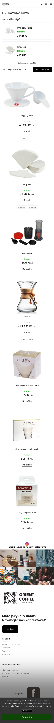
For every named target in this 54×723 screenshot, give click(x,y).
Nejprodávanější (15, 69)
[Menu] (50, 3)
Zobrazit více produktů (27, 63)
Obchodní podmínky (10, 670)
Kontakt (10, 629)
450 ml (23, 339)
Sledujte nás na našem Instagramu (28, 547)
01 (24, 138)
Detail (27, 131)
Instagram (6, 654)
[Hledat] (42, 4)
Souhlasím (27, 717)
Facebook (5, 651)
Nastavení (27, 711)
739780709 (6, 648)
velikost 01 (21, 207)
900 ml (31, 339)
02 (30, 138)
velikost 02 (32, 207)
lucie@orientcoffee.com (11, 644)
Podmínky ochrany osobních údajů (15, 673)
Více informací (46, 706)
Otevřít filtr (45, 69)
